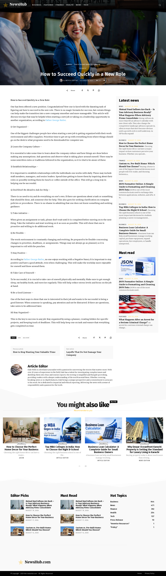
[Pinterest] (93, 90)
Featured (123, 316)
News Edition (144, 460)
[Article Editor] (61, 80)
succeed (26, 338)
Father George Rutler (55, 120)
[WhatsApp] (98, 90)
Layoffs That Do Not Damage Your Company (83, 353)
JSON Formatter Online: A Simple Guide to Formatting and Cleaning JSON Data (137, 187)
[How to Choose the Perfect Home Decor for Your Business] (21, 430)
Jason (21, 458)
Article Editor (72, 80)
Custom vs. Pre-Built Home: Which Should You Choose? (38, 529)
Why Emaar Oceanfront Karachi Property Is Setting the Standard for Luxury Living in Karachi (145, 449)
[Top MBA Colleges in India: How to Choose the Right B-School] (62, 430)
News (121, 106)
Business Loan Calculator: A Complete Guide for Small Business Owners (133, 230)
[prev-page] (79, 466)
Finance (122, 160)
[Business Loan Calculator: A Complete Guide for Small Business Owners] (103, 430)
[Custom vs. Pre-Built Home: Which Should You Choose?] (17, 531)
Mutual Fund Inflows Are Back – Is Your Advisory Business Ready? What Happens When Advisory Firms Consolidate (40, 504)
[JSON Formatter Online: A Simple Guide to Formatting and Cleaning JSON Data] (137, 266)
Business (69, 64)
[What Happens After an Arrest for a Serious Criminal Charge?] (137, 304)
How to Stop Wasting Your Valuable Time (34, 352)
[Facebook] (82, 90)
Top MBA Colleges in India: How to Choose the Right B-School (62, 448)
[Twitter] (87, 90)
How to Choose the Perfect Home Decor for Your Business (21, 448)
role (19, 338)
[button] (160, 5)
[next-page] (85, 466)
